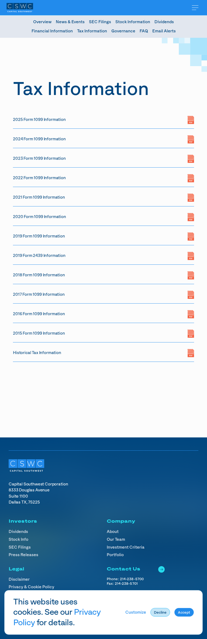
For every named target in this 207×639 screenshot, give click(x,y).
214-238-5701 (126, 584)
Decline (160, 612)
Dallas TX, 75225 (24, 502)
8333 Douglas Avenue (29, 490)
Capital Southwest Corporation (38, 484)
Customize (135, 612)
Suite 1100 (19, 496)
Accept (184, 612)
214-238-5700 (132, 579)
